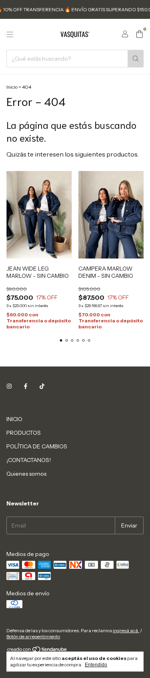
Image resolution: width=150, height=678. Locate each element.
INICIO (14, 419)
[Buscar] (136, 58)
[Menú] (10, 34)
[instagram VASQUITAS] (9, 386)
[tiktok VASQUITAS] (42, 386)
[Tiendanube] (37, 651)
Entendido (96, 665)
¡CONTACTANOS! (28, 460)
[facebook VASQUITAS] (25, 386)
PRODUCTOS (23, 432)
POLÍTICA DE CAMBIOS (36, 446)
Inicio (12, 87)
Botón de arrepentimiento (33, 636)
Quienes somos (26, 473)
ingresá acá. (126, 630)
